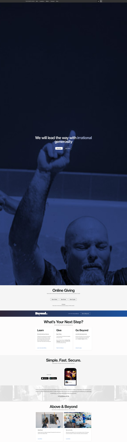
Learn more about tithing (41, 347)
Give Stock (63, 299)
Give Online (54, 299)
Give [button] (57, 1)
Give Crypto (72, 299)
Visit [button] (37, 1)
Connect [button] (52, 1)
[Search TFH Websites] (101, 1)
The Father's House (30, 1)
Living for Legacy (79, 347)
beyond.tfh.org (76, 313)
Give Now (59, 148)
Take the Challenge (60, 347)
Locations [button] (42, 1)
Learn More (67, 148)
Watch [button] (47, 1)
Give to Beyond (85, 313)
